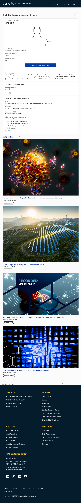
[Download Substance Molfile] (76, 15)
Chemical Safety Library (50, 420)
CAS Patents (10, 441)
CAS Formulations (12, 447)
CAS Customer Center (16, 454)
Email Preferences (27, 488)
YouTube (25, 476)
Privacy (14, 488)
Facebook (19, 476)
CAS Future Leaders (49, 434)
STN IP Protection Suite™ (15, 400)
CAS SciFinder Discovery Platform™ (19, 396)
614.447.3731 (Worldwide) (15, 464)
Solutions (10, 392)
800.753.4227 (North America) (16, 461)
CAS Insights (46, 396)
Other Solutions (11, 406)
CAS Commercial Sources (15, 444)
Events (44, 400)
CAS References (12, 437)
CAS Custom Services (14, 403)
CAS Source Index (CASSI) (51, 416)
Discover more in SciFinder (40, 65)
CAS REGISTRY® (12, 431)
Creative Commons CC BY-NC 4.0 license (35, 383)
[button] (73, 4)
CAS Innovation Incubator (51, 437)
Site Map (40, 488)
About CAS (47, 426)
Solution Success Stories (51, 410)
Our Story (45, 431)
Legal (6, 488)
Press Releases (47, 441)
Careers (45, 444)
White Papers (46, 406)
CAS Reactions (11, 434)
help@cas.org (11, 458)
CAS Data (10, 426)
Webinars (45, 403)
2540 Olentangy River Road (16, 467)
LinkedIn (7, 476)
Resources (46, 392)
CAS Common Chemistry (51, 413)
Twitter (13, 476)
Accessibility (8, 491)
